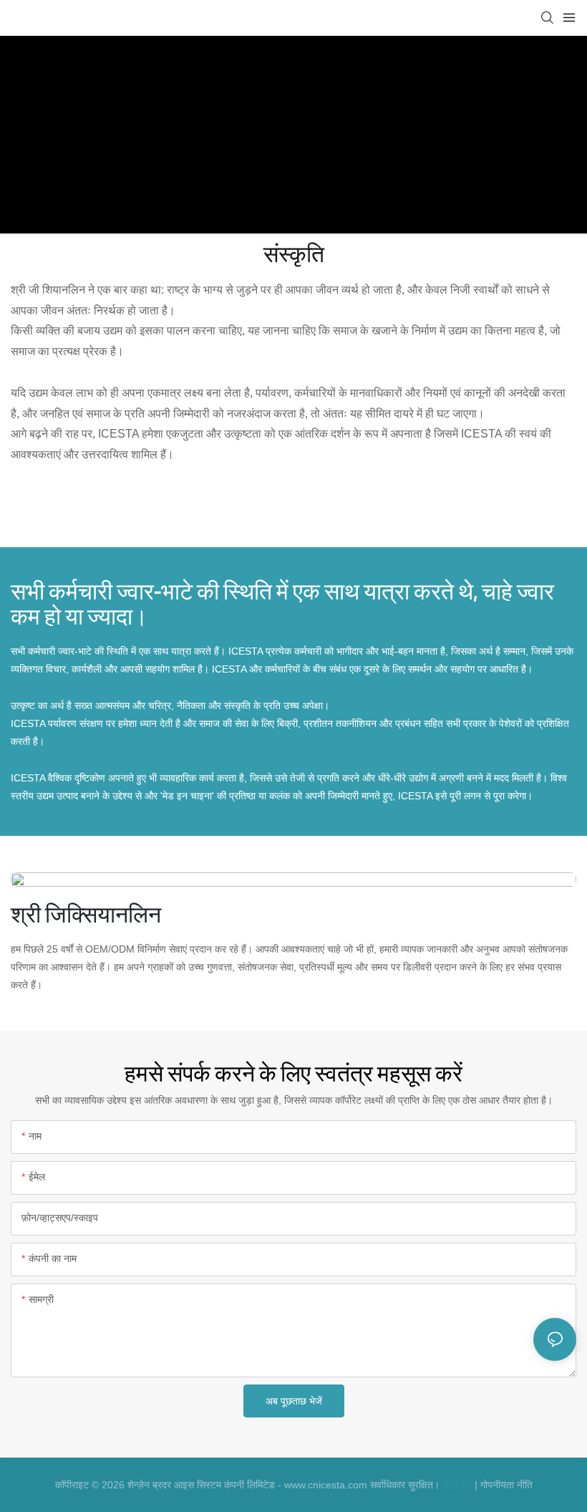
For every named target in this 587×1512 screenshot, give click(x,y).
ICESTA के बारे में (322, 152)
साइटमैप (457, 1485)
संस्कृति (386, 152)
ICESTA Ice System (228, 152)
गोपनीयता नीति (506, 1485)
